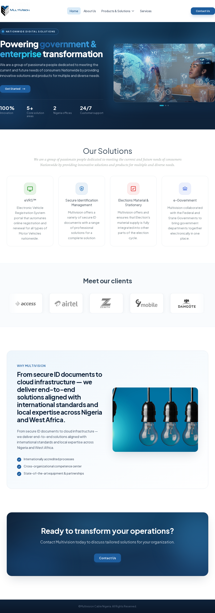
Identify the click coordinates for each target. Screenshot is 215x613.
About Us (90, 11)
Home (74, 11)
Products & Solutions (115, 11)
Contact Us (203, 11)
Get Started (12, 88)
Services (146, 11)
